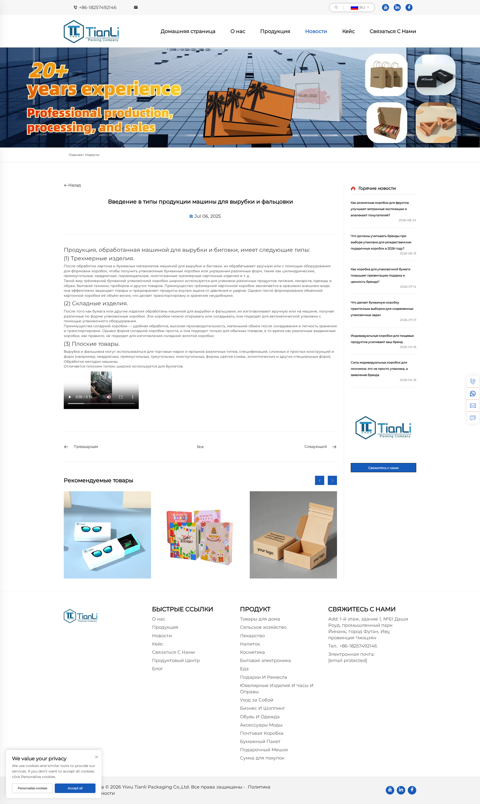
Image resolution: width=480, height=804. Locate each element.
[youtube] (385, 7)
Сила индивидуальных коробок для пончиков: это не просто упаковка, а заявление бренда (379, 368)
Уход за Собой (256, 700)
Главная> (76, 155)
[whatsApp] (473, 394)
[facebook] (409, 7)
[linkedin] (397, 7)
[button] (319, 480)
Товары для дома (260, 619)
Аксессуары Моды (261, 725)
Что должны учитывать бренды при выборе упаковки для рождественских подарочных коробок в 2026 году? (381, 242)
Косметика (252, 652)
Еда (244, 669)
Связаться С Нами (393, 31)
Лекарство (252, 635)
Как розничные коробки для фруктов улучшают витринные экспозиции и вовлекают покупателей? (380, 209)
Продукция (275, 31)
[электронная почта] (473, 406)
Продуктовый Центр (176, 660)
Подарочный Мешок (264, 749)
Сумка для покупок (262, 758)
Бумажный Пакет (260, 741)
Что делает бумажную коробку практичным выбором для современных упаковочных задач (382, 308)
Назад (74, 185)
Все (200, 446)
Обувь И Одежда (260, 717)
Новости (316, 31)
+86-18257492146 (97, 7)
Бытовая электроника (265, 660)
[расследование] (473, 418)
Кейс (348, 31)
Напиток (250, 644)
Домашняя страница (188, 31)
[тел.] (473, 382)
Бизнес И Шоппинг (262, 708)
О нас (237, 31)
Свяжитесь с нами (383, 468)
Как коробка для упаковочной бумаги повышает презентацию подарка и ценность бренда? (380, 275)
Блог (157, 669)
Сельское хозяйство (263, 627)
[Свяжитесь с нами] (383, 427)
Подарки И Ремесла (263, 677)
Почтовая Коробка (262, 733)
